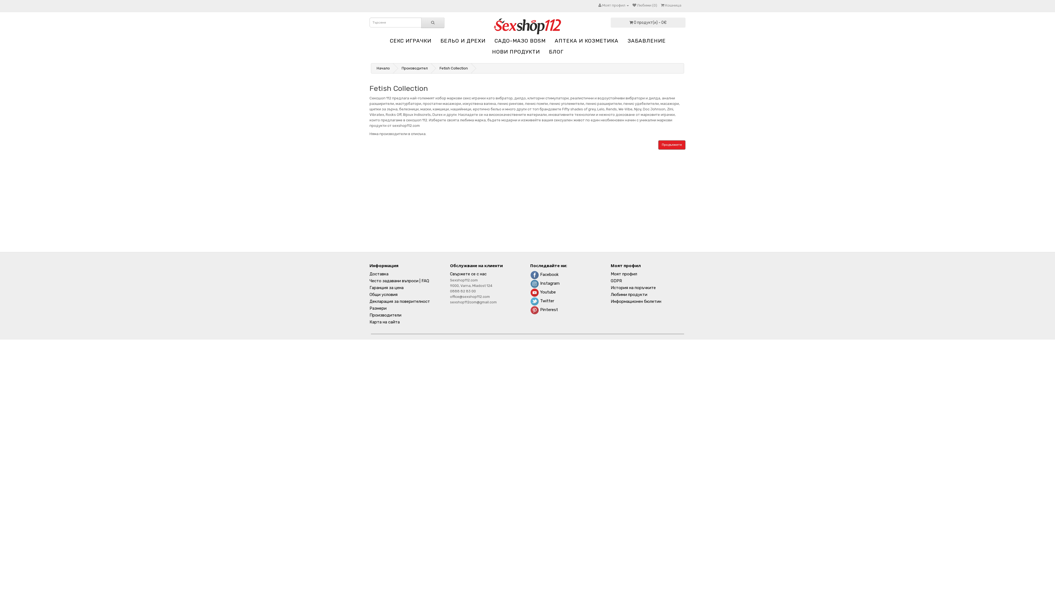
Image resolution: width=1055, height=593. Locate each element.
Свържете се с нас (468, 274)
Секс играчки (410, 41)
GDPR (616, 280)
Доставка (379, 274)
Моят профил (624, 274)
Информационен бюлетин (636, 301)
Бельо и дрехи (462, 41)
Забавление (647, 41)
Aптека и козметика (586, 41)
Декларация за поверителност (400, 301)
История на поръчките (633, 287)
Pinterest (548, 309)
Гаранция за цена (387, 287)
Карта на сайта (385, 322)
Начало (383, 68)
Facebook (549, 274)
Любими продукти (629, 294)
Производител (415, 68)
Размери (378, 308)
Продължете (672, 145)
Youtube (547, 292)
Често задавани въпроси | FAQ (399, 280)
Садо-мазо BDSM (520, 41)
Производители (385, 315)
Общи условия (384, 294)
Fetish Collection (454, 68)
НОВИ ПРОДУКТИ (516, 52)
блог (556, 52)
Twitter (546, 300)
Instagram (549, 283)
